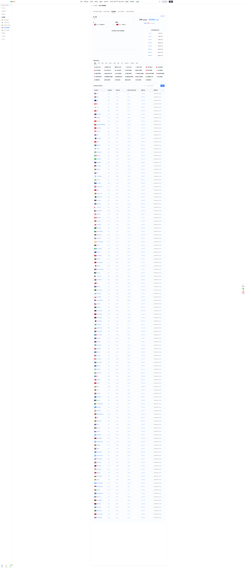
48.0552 (128, 452)
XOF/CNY (143, 231)
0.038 (128, 131)
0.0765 (128, 358)
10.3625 (128, 400)
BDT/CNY (143, 307)
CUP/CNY (143, 355)
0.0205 (117, 193)
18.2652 (128, 455)
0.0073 (117, 303)
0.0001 (117, 214)
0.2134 (128, 476)
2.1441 (128, 469)
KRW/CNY (143, 148)
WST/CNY (143, 465)
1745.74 (128, 348)
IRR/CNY (143, 410)
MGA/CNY (143, 265)
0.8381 (117, 362)
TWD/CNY (143, 141)
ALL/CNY (143, 262)
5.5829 (128, 338)
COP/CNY (143, 476)
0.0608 (128, 393)
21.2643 (128, 141)
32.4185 (128, 431)
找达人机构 (121, 1)
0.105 (117, 414)
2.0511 (128, 193)
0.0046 (117, 507)
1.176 (128, 407)
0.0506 (117, 276)
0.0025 (117, 510)
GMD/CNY (143, 331)
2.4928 (117, 465)
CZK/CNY (143, 431)
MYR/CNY (143, 300)
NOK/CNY (143, 472)
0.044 (117, 207)
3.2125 (128, 489)
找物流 (96, 1)
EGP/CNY (143, 448)
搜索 (162, 85)
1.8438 (117, 321)
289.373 (128, 283)
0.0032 (117, 386)
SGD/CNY (143, 117)
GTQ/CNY (143, 483)
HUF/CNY (143, 469)
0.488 (128, 148)
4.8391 (117, 114)
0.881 (117, 483)
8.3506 (117, 121)
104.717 (128, 379)
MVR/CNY (143, 514)
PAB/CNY (143, 458)
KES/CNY (143, 200)
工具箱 (137, 1)
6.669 (128, 486)
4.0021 (117, 327)
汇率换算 (95, 5)
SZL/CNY (143, 269)
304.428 (128, 424)
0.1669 (117, 293)
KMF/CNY (143, 372)
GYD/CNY (143, 489)
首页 (82, 1)
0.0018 (117, 221)
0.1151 (117, 517)
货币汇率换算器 (102, 5)
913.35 (128, 224)
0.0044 (117, 434)
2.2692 (117, 176)
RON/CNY (143, 334)
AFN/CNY (143, 400)
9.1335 (117, 224)
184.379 (128, 321)
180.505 (128, 296)
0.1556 (128, 265)
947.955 (128, 165)
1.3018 (117, 159)
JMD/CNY (143, 427)
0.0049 (117, 148)
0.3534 (117, 290)
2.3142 (117, 255)
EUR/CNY (143, 100)
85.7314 (128, 110)
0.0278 (128, 369)
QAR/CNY (143, 321)
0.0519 (117, 200)
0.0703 (117, 179)
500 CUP (150, 46)
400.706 (128, 252)
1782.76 (128, 417)
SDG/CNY (143, 245)
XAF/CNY (143, 403)
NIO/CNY (143, 455)
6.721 (117, 93)
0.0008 (117, 358)
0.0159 (117, 372)
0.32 (128, 386)
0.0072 (117, 503)
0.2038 (117, 134)
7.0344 (128, 241)
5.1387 (128, 286)
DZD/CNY (143, 276)
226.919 (128, 176)
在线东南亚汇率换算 (97, 11)
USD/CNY (143, 93)
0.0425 (117, 427)
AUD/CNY (143, 114)
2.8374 (128, 462)
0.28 (117, 355)
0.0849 (117, 262)
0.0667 (117, 486)
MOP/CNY (143, 190)
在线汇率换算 (106, 11)
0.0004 (117, 131)
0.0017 (117, 162)
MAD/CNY (143, 314)
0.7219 (128, 503)
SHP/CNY (143, 396)
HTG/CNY (143, 286)
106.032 (128, 317)
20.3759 (128, 134)
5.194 (128, 200)
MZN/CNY (143, 414)
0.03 (128, 341)
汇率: (149, 23)
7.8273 (117, 100)
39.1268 (128, 376)
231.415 (128, 255)
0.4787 (117, 496)
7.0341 (128, 179)
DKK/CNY (143, 379)
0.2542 (128, 510)
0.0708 (117, 493)
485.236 (128, 103)
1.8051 (117, 296)
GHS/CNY (143, 445)
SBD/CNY (143, 362)
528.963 (128, 117)
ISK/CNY (143, 338)
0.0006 (117, 393)
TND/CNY (143, 255)
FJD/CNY (143, 424)
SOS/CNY (143, 407)
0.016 (128, 410)
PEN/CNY (143, 217)
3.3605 (117, 183)
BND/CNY (143, 479)
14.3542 (128, 234)
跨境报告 (132, 1)
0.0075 (128, 214)
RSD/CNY (143, 486)
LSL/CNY (143, 345)
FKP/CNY (143, 365)
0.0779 (117, 172)
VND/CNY (143, 383)
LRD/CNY (143, 238)
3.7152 (128, 238)
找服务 (100, 1)
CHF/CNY (143, 121)
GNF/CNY (143, 358)
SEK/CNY (143, 145)
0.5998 (117, 445)
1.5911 (128, 372)
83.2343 (128, 190)
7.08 (128, 493)
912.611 (128, 396)
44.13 (128, 514)
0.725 (128, 303)
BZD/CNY (143, 352)
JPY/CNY (143, 107)
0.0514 (117, 286)
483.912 (128, 114)
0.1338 (117, 448)
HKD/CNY (143, 110)
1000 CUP (150, 49)
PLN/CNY (143, 296)
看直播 (126, 1)
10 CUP (150, 36)
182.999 (128, 124)
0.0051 (117, 279)
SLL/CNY (143, 369)
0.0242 (117, 196)
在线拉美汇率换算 (130, 11)
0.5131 (128, 279)
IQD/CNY (143, 279)
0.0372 (117, 238)
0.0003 (117, 341)
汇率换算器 (113, 11)
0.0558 (117, 338)
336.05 (128, 183)
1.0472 (117, 379)
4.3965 (128, 207)
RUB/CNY (143, 172)
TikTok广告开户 (113, 1)
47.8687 (128, 496)
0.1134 (128, 186)
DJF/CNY (143, 324)
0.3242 (117, 431)
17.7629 (128, 169)
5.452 (128, 307)
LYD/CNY (143, 317)
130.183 (128, 159)
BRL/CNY (143, 159)
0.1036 (117, 400)
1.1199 (128, 245)
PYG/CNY (143, 186)
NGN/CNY (143, 248)
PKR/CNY (143, 196)
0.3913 (117, 376)
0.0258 (128, 383)
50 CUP (150, 39)
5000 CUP (150, 52)
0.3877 (128, 310)
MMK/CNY (143, 386)
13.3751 (128, 448)
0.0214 (117, 469)
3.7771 (128, 324)
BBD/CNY (143, 183)
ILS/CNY (143, 176)
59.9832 (128, 445)
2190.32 (128, 210)
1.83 (117, 124)
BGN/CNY (143, 327)
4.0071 (117, 252)
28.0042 (128, 355)
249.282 (128, 465)
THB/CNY (143, 134)
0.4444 (128, 434)
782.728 (128, 100)
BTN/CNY (143, 241)
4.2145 (128, 107)
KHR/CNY (143, 162)
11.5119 (128, 517)
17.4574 (117, 348)
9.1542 (128, 331)
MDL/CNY (143, 376)
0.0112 (117, 245)
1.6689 (117, 300)
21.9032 (117, 210)
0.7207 (117, 472)
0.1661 (128, 162)
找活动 (91, 1)
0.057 (117, 500)
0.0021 (117, 476)
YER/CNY (143, 462)
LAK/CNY (143, 341)
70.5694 (128, 145)
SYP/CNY (143, 393)
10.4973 (128, 414)
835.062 (128, 121)
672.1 (128, 93)
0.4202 (117, 203)
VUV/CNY (143, 500)
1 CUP (150, 33)
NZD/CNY (143, 252)
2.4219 (128, 196)
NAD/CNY (143, 203)
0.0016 (117, 265)
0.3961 (117, 155)
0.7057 (117, 145)
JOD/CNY (143, 165)
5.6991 (128, 500)
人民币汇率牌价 (121, 11)
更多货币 (163, 16)
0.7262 (117, 314)
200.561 (128, 217)
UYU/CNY (143, 293)
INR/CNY (143, 179)
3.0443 (117, 424)
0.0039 (117, 310)
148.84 (128, 334)
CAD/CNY (143, 103)
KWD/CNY (143, 210)
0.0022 (117, 152)
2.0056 (117, 217)
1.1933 (128, 231)
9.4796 (117, 165)
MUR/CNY (143, 234)
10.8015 (128, 138)
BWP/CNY (143, 452)
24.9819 (128, 441)
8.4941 (128, 262)
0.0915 (117, 331)
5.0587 (128, 276)
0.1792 (128, 221)
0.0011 (117, 186)
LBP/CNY (143, 214)
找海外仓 (106, 1)
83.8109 (128, 362)
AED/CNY (143, 124)
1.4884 (117, 334)
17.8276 (117, 417)
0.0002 (117, 410)
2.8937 (117, 283)
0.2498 (117, 441)
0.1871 (128, 438)
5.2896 (117, 117)
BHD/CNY (143, 417)
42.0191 (128, 203)
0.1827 (117, 455)
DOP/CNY (143, 517)
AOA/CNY (143, 503)
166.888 (128, 300)
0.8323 (117, 190)
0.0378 (117, 324)
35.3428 (128, 290)
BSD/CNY (143, 272)
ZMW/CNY (143, 290)
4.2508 (128, 427)
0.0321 (117, 489)
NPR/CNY (143, 207)
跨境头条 (86, 1)
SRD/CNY (143, 169)
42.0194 (128, 269)
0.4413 (117, 514)
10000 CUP (150, 55)
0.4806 (117, 452)
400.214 (128, 327)
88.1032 (128, 483)
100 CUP (150, 42)
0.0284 (117, 462)
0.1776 (117, 169)
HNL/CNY (143, 441)
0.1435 (117, 234)
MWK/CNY (143, 310)
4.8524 (117, 103)
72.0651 (128, 472)
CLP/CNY (143, 303)
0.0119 (117, 231)
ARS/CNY (143, 434)
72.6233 (128, 314)
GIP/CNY (143, 224)
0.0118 (117, 407)
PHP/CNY (143, 138)
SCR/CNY (143, 496)
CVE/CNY (143, 493)
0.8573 (117, 110)
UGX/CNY (143, 221)
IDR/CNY (143, 131)
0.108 (117, 138)
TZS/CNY (143, 510)
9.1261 (117, 396)
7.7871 (128, 172)
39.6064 (128, 155)
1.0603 (117, 317)
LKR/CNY (143, 193)
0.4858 (128, 248)
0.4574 (128, 507)
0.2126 (117, 141)
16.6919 (128, 293)
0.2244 (128, 152)
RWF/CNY (143, 507)
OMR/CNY (143, 348)
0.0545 (117, 307)
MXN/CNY (143, 155)
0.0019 (117, 438)
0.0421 (117, 107)
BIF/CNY (143, 152)
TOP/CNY (143, 283)
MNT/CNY (143, 438)
